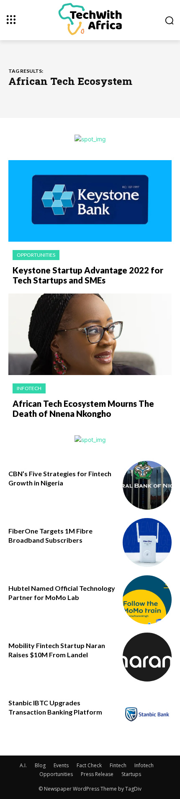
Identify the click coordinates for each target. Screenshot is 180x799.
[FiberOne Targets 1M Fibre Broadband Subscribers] (147, 542)
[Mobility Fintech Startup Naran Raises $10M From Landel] (147, 657)
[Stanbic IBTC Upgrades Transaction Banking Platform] (147, 714)
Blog (40, 765)
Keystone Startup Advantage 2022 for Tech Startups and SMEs (88, 275)
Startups (131, 774)
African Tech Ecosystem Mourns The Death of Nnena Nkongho (83, 408)
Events (61, 765)
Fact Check (89, 765)
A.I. (23, 765)
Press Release (97, 774)
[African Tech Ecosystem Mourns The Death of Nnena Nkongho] (90, 334)
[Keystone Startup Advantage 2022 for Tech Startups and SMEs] (90, 201)
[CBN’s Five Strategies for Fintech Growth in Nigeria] (147, 485)
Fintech (118, 765)
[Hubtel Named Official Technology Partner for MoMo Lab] (147, 599)
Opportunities (36, 255)
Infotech (29, 388)
